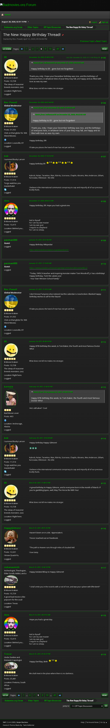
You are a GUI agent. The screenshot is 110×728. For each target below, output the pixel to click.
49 (57, 49)
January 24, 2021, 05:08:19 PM (40, 341)
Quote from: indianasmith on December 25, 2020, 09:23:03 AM (58, 63)
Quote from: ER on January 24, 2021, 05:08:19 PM (53, 392)
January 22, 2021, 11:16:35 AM (40, 263)
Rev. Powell (10, 102)
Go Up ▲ (103, 722)
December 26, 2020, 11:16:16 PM (41, 156)
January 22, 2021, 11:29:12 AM (40, 289)
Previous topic (87, 41)
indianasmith (11, 567)
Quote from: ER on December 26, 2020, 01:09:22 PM (54, 108)
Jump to (66, 706)
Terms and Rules (92, 722)
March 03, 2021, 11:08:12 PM (39, 483)
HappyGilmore (12, 528)
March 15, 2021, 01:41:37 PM (39, 654)
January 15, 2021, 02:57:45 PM (40, 240)
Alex (6, 200)
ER (5, 57)
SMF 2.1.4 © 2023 (9, 722)
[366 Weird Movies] (5, 139)
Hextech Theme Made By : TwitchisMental (18, 725)
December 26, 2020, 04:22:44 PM (41, 102)
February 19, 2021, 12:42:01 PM (41, 387)
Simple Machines (22, 722)
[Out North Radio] (5, 420)
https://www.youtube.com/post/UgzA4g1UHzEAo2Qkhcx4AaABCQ (58, 268)
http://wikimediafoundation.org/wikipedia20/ (49, 250)
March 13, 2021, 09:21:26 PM (39, 528)
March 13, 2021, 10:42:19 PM (39, 567)
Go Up (5, 695)
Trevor (8, 654)
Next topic (101, 41)
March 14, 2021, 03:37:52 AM (39, 615)
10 (50, 49)
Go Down (7, 49)
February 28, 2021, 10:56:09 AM (41, 438)
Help (82, 722)
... (30, 49)
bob (6, 156)
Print (104, 49)
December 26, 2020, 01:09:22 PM (41, 57)
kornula (8, 386)
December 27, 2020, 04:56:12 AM (41, 201)
